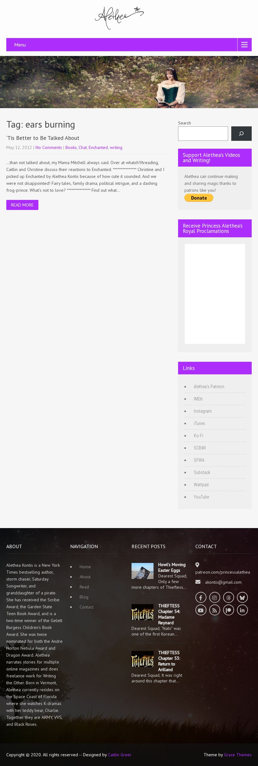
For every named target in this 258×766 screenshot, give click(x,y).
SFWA (199, 460)
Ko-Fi (198, 435)
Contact (86, 607)
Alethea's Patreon (209, 386)
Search (184, 123)
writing (116, 147)
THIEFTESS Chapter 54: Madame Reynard (169, 614)
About (85, 577)
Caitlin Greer (120, 755)
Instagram (203, 411)
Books (71, 147)
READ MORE (22, 205)
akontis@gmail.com (223, 582)
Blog (84, 597)
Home (85, 567)
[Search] (241, 133)
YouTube (201, 496)
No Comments (49, 147)
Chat (83, 147)
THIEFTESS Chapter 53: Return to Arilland (169, 661)
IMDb (198, 398)
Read (84, 587)
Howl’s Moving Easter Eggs (172, 567)
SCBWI (200, 447)
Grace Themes (238, 755)
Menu (20, 44)
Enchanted (98, 147)
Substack (202, 472)
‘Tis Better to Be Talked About (42, 137)
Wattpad (201, 484)
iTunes (199, 423)
